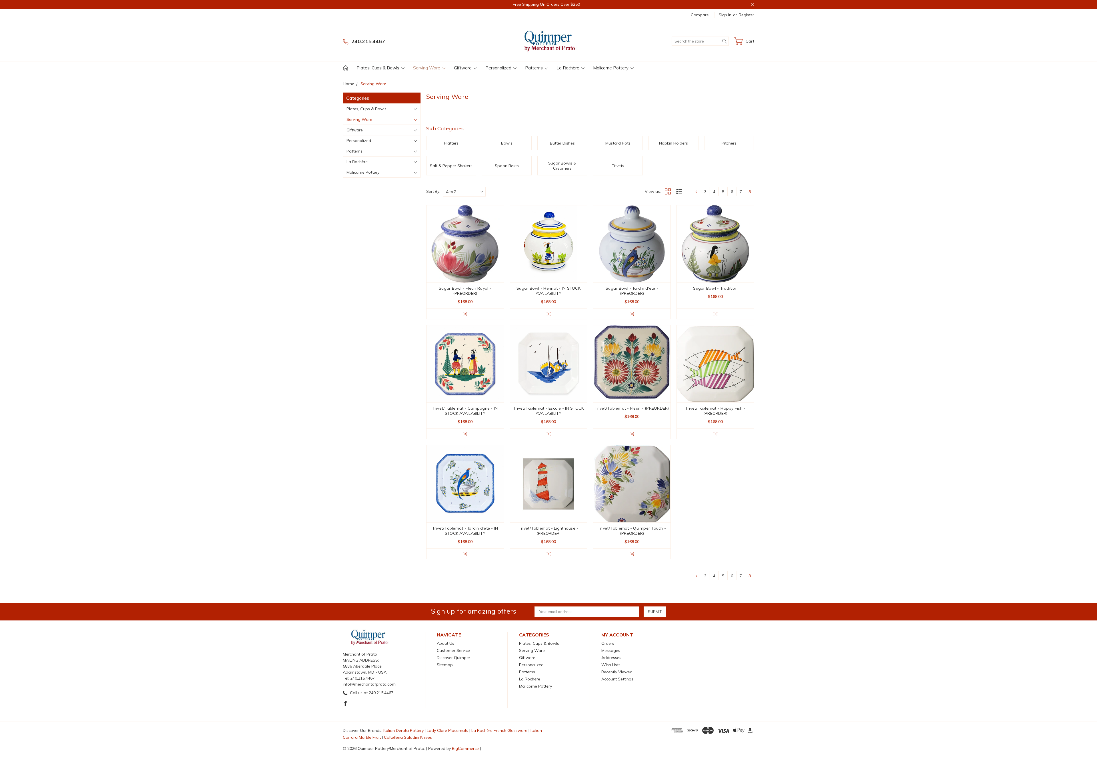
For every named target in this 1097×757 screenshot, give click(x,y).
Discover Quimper (453, 657)
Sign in (725, 14)
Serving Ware (427, 68)
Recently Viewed (616, 671)
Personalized (499, 68)
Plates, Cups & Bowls (379, 68)
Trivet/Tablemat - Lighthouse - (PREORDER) (548, 531)
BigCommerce (465, 748)
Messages (610, 650)
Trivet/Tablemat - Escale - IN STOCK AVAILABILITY (548, 411)
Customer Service (453, 650)
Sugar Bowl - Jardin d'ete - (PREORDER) (632, 291)
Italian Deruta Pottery (403, 730)
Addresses (611, 657)
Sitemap (445, 664)
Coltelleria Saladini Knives (408, 737)
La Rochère (568, 68)
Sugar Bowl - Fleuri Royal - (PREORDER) (465, 291)
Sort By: (433, 191)
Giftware (463, 68)
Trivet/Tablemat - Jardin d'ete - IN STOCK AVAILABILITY (465, 531)
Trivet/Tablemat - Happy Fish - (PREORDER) (715, 411)
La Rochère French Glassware (499, 730)
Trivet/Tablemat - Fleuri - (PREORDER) (632, 408)
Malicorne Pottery (611, 68)
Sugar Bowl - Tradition (715, 288)
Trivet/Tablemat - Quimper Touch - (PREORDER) (632, 531)
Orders (607, 643)
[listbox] (464, 192)
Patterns (534, 68)
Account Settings (617, 679)
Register (746, 14)
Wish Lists (610, 664)
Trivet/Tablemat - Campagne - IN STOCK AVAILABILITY (465, 411)
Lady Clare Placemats (447, 730)
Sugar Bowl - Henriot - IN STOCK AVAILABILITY (548, 291)
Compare (700, 14)
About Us (445, 643)
